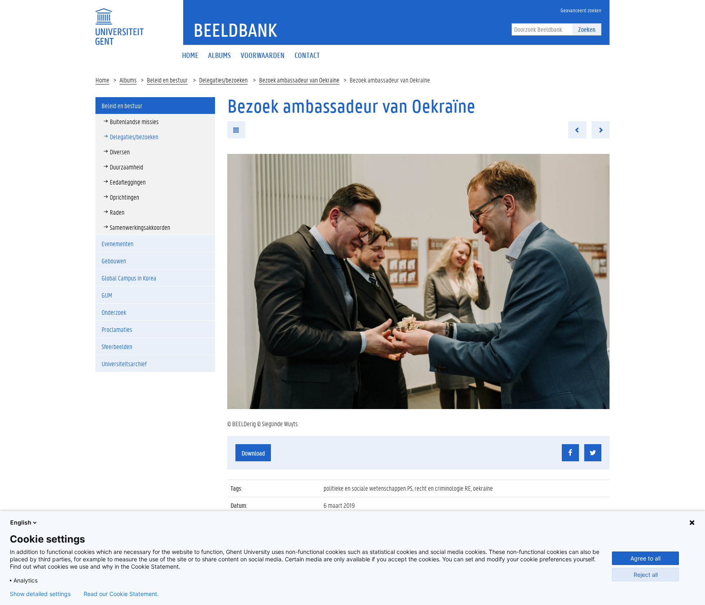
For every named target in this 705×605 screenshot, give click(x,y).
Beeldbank (235, 30)
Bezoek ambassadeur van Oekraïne (299, 80)
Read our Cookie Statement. (121, 594)
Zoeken (586, 29)
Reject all (646, 574)
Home (102, 80)
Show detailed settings (40, 594)
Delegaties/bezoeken (223, 80)
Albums (128, 80)
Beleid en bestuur (167, 80)
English (20, 522)
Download (253, 453)
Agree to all (645, 558)
